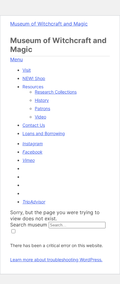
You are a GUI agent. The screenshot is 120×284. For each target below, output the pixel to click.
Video (40, 116)
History (42, 100)
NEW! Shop (33, 78)
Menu (16, 59)
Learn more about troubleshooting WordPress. (56, 259)
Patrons (42, 108)
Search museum (28, 225)
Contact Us (33, 125)
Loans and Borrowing (43, 133)
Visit (26, 70)
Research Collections (56, 91)
